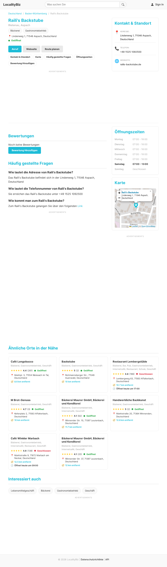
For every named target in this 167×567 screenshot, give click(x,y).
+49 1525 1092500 (130, 51)
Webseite (31, 49)
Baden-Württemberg (36, 13)
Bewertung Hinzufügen (22, 63)
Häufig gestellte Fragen (58, 57)
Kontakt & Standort (20, 57)
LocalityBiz (12, 5)
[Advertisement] (57, 95)
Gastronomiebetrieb (35, 30)
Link (80, 206)
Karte (38, 57)
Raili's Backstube (130, 192)
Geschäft (90, 490)
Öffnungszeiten (84, 57)
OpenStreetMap (148, 226)
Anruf (15, 49)
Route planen (52, 49)
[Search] (123, 5)
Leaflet (134, 226)
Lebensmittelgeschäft (22, 490)
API (107, 559)
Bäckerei (15, 30)
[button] (136, 205)
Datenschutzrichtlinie (92, 559)
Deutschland (15, 13)
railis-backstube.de (130, 64)
